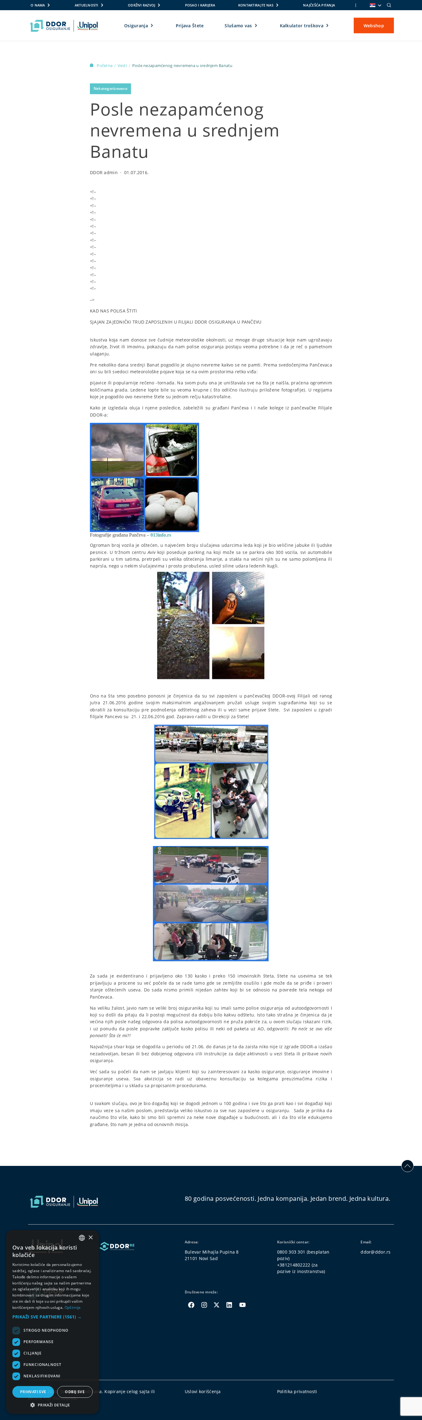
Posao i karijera (200, 5)
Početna (105, 65)
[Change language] (375, 5)
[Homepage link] (63, 25)
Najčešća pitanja (319, 5)
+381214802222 (293, 1265)
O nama (38, 5)
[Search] (388, 5)
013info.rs (160, 535)
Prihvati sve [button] (33, 1391)
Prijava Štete (190, 25)
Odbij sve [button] (75, 1391)
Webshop (374, 25)
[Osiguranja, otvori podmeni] (152, 25)
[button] (52, 1317)
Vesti (123, 65)
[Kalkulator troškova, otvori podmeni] (328, 25)
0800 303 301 (291, 1252)
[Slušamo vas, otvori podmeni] (256, 25)
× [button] (90, 1237)
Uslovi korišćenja (203, 1391)
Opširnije (73, 1307)
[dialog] (52, 1322)
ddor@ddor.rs (375, 1252)
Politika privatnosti (297, 1391)
